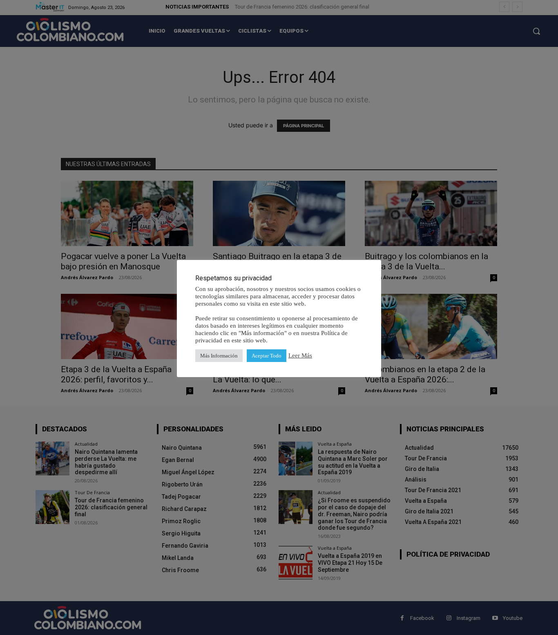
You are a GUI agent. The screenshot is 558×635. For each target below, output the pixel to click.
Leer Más (300, 355)
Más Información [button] (219, 356)
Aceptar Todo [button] (266, 356)
